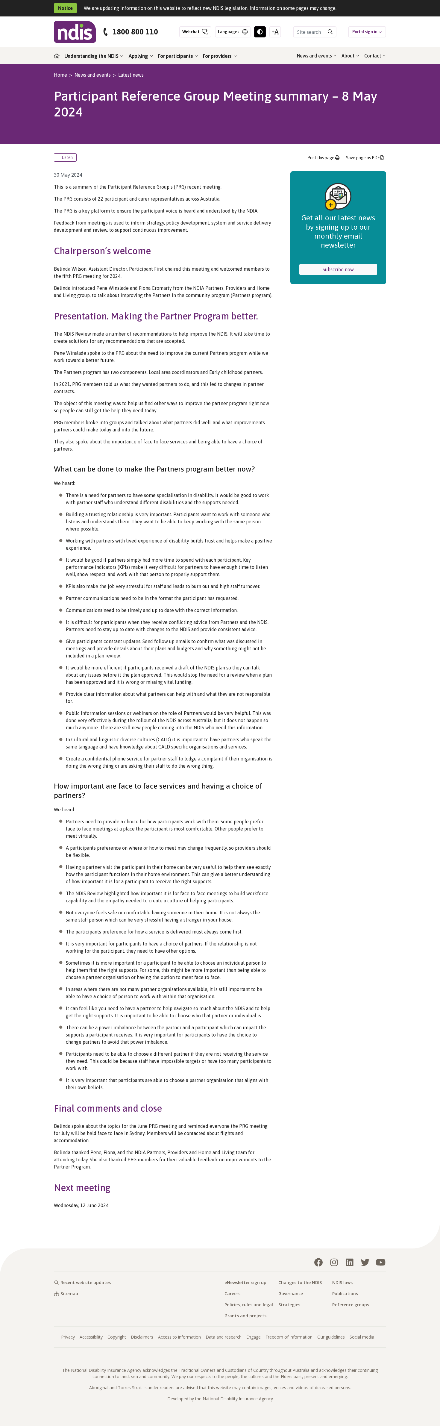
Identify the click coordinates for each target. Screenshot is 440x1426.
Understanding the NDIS (92, 56)
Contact (373, 55)
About (348, 55)
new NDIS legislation (225, 8)
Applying (139, 56)
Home (60, 75)
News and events (315, 55)
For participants (176, 56)
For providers (218, 56)
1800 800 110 (135, 32)
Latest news (131, 75)
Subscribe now (350, 269)
